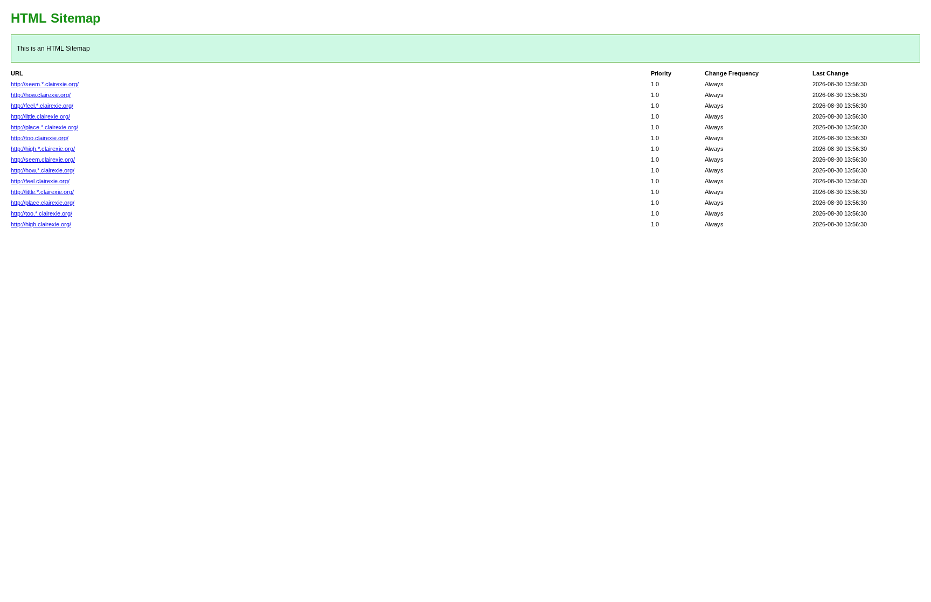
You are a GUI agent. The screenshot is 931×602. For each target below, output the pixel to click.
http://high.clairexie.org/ (41, 224)
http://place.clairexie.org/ (42, 202)
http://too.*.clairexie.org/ (41, 213)
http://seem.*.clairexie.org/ (45, 84)
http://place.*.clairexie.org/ (44, 127)
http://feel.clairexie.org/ (40, 181)
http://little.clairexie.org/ (40, 116)
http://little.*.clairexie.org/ (42, 192)
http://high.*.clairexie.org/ (43, 149)
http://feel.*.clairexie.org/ (42, 105)
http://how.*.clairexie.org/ (42, 170)
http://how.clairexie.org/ (41, 95)
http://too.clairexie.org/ (39, 138)
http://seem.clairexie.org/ (43, 159)
